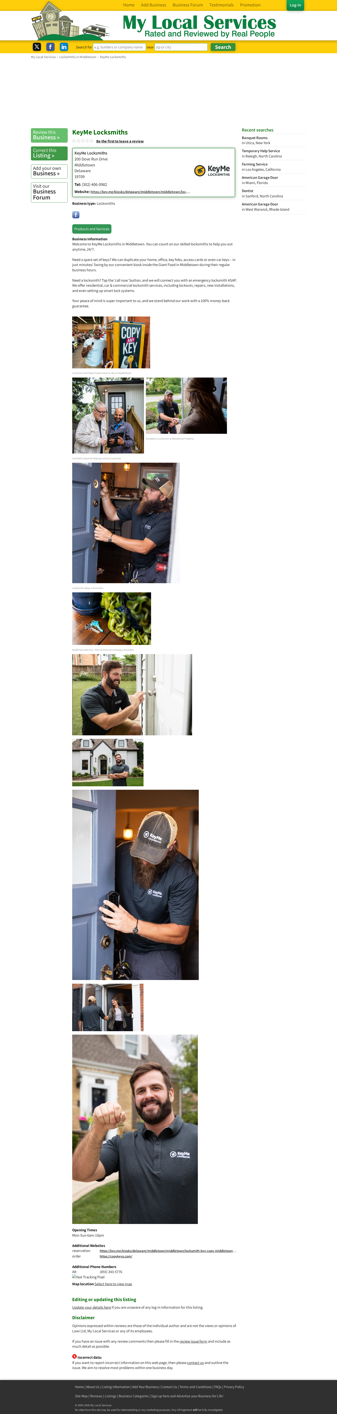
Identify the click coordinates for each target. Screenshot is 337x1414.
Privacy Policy (234, 1387)
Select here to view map (113, 1283)
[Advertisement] (168, 93)
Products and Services (91, 228)
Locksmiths (106, 203)
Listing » (44, 153)
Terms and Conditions (196, 1387)
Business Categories (134, 1396)
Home (79, 1387)
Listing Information (116, 1387)
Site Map (81, 1396)
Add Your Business (145, 1387)
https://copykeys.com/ (116, 1256)
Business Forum (44, 192)
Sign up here (160, 1396)
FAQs (217, 1387)
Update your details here (91, 1307)
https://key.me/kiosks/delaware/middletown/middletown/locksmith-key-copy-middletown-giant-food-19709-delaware (187, 1251)
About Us (92, 1387)
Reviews (96, 1396)
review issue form (193, 1341)
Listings (110, 1396)
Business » (46, 135)
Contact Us (169, 1387)
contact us (195, 1362)
